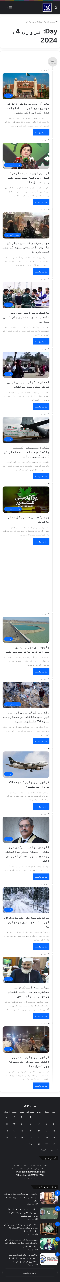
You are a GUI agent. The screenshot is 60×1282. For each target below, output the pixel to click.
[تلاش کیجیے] (56, 8)
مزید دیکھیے (30, 1272)
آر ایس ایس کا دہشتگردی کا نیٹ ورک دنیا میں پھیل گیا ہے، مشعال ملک (28, 177)
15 (30, 1130)
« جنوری (53, 1149)
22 (30, 1137)
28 (39, 1144)
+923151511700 (36, 1175)
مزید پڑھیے (41, 132)
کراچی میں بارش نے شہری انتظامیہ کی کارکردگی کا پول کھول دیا (29, 1061)
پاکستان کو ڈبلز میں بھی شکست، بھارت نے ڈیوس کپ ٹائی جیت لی (26, 317)
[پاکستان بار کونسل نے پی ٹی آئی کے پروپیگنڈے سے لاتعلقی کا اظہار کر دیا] (49, 1229)
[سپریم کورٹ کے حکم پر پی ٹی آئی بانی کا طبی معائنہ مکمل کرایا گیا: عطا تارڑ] (49, 1244)
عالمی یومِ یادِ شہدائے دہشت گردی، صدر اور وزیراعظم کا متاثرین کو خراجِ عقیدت (23, 1258)
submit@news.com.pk (33, 1171)
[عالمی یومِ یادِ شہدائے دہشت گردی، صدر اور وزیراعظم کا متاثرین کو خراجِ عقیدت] (49, 1259)
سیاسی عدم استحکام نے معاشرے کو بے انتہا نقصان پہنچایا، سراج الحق (28, 991)
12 (54, 1130)
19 (54, 1137)
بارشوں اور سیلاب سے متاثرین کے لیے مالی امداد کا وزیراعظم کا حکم (21, 1197)
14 (39, 1130)
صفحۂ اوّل (50, 21)
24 (14, 1137)
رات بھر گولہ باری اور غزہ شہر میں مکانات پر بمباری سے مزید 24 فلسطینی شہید (26, 716)
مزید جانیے (30, 1178)
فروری (33, 21)
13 (46, 1130)
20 (46, 1137)
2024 (41, 21)
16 (22, 1130)
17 (14, 1130)
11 (7, 1124)
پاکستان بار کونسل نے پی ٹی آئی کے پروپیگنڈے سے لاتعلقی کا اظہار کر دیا (21, 1227)
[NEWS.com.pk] (47, 7)
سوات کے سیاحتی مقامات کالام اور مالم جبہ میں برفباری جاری (26, 922)
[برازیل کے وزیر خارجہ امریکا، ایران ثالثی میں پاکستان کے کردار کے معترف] (49, 1213)
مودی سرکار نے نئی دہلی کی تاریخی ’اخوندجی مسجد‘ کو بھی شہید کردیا (26, 247)
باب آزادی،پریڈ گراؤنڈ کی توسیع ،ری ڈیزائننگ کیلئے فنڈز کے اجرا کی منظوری (28, 108)
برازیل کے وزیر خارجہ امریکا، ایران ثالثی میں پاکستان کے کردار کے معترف (21, 1212)
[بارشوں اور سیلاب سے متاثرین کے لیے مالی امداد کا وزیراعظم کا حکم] (49, 1198)
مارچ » (44, 1149)
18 (7, 1130)
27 (46, 1144)
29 (30, 1144)
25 (6, 1137)
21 (39, 1137)
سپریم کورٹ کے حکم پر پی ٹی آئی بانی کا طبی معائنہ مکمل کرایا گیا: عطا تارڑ (21, 1242)
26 (53, 1144)
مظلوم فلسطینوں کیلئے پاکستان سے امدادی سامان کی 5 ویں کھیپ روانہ (26, 451)
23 (21, 1137)
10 (14, 1124)
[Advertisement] (30, 576)
